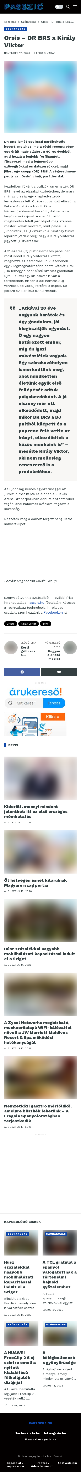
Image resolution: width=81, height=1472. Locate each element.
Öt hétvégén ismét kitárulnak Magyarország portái (35, 883)
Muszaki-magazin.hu (40, 1439)
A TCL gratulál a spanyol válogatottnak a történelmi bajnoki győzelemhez (60, 1274)
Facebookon (53, 612)
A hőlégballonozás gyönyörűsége (59, 1357)
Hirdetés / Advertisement (42, 1464)
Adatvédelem (67, 1463)
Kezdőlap (10, 21)
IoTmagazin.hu (55, 1433)
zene (46, 623)
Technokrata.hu (27, 1433)
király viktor (28, 623)
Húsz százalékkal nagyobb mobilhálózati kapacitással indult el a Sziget (39, 953)
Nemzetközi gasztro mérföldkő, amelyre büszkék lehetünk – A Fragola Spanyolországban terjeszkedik (38, 1113)
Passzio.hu (35, 603)
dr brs (11, 623)
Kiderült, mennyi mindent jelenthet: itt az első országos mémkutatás (36, 811)
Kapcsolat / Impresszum (15, 1464)
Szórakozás (28, 21)
